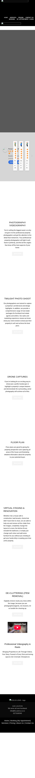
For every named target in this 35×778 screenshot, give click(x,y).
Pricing (12, 723)
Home (6, 721)
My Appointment (24, 721)
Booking (13, 721)
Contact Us (29, 723)
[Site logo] (14, 8)
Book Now (17, 254)
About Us (20, 723)
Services (4, 723)
